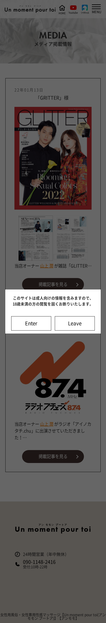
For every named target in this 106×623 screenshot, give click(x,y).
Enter (31, 323)
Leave (75, 323)
